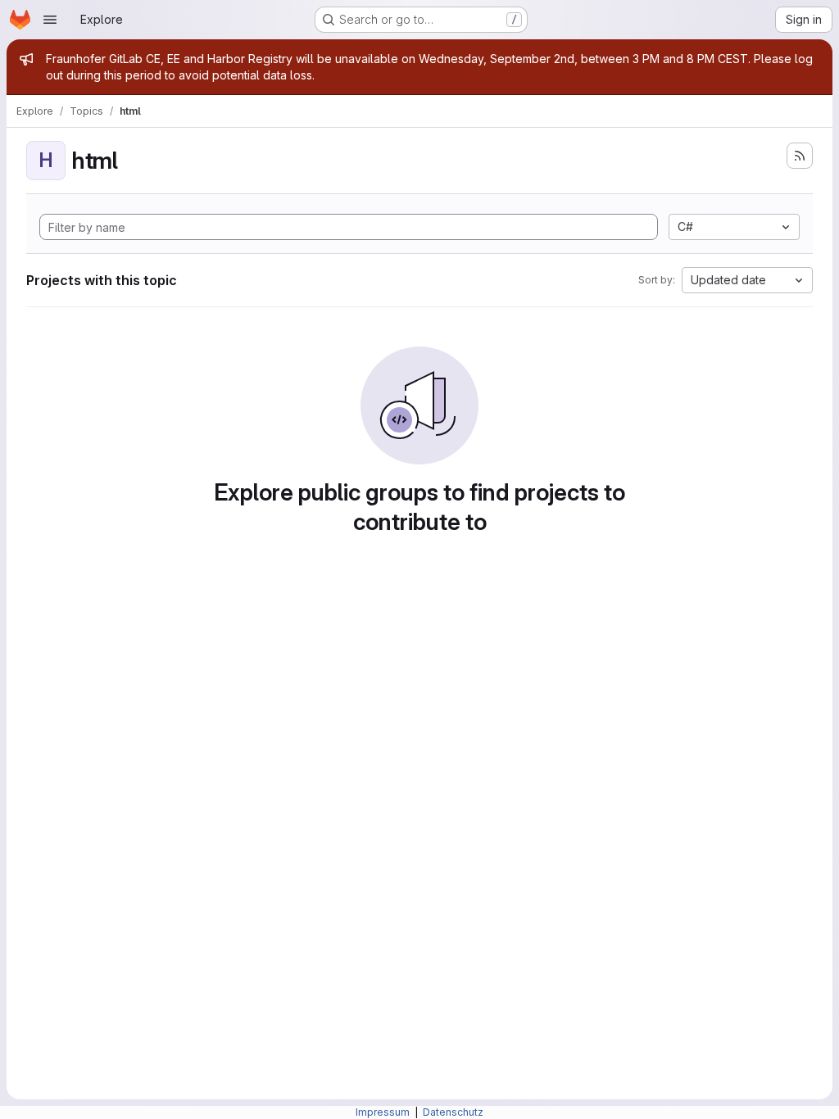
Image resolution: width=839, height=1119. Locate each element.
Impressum (384, 1112)
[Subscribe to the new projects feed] (800, 156)
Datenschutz (453, 1112)
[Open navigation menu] (50, 20)
